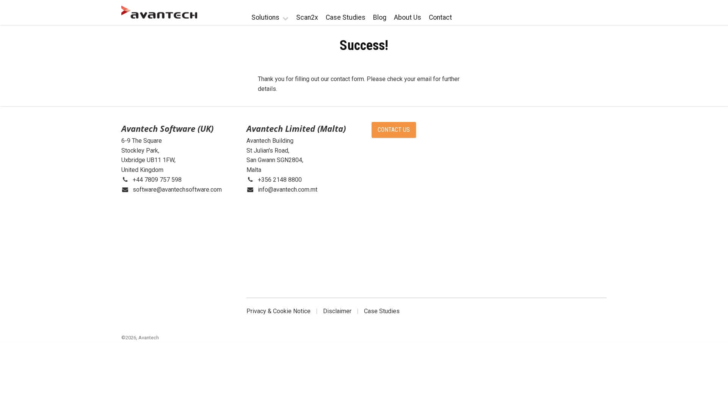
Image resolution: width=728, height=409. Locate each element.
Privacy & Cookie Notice (278, 311)
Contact (440, 17)
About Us (407, 17)
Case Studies (346, 17)
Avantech (148, 337)
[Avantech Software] (159, 12)
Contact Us (394, 129)
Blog (379, 17)
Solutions (265, 17)
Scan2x (307, 17)
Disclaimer (337, 311)
